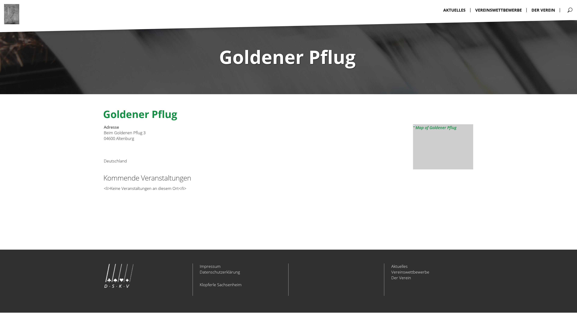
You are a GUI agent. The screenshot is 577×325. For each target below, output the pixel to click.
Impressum (210, 266)
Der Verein (401, 277)
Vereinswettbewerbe (410, 272)
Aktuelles (399, 266)
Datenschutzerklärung (220, 272)
